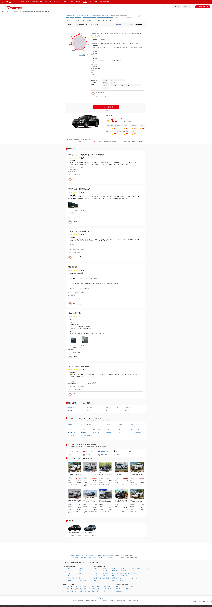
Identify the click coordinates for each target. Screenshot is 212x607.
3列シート (121, 429)
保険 (96, 1)
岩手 (64, 590)
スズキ (64, 573)
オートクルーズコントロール (86, 436)
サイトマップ (123, 600)
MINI (69, 575)
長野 (81, 591)
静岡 (85, 588)
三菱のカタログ (78, 17)
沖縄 (109, 590)
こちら (111, 110)
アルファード (97, 572)
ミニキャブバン (129, 407)
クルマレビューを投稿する (106, 107)
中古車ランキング (120, 590)
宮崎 (109, 586)
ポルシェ (81, 573)
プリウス (96, 568)
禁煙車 (107, 429)
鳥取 (93, 590)
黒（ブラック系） (120, 451)
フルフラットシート (85, 429)
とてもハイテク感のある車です (78, 231)
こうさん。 (75, 356)
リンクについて (106, 600)
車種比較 (118, 588)
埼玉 (72, 590)
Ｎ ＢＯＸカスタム (136, 572)
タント (113, 575)
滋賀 (89, 586)
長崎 (105, 588)
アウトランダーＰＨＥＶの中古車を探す (107, 141)
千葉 (72, 591)
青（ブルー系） (104, 451)
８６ (95, 580)
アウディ (81, 572)
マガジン (128, 588)
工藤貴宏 (75, 221)
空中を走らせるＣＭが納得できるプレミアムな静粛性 (86, 155)
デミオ (113, 568)
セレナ (95, 577)
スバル (64, 577)
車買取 (46, 1)
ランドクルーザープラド (137, 568)
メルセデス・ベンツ (72, 577)
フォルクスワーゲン (72, 578)
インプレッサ (115, 573)
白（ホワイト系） (74, 451)
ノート (121, 578)
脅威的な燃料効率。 (75, 313)
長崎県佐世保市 (76, 180)
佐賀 (105, 586)
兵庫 (89, 591)
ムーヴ (121, 580)
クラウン (105, 570)
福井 (81, 588)
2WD (120, 432)
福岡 (102, 591)
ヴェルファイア (97, 575)
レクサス (70, 570)
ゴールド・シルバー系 (75, 454)
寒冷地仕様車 (96, 429)
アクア (104, 568)
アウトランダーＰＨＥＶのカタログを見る (133, 141)
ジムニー (96, 573)
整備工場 (59, 1)
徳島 (98, 591)
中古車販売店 (35, 1)
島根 (93, 591)
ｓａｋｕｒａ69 (77, 257)
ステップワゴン (106, 578)
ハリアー (96, 570)
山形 (68, 588)
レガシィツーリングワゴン (138, 577)
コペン (104, 580)
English (162, 6)
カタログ (85, 1)
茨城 (68, 591)
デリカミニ (108, 410)
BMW (69, 580)
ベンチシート (71, 429)
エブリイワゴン (123, 577)
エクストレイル (97, 578)
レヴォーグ (114, 577)
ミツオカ (70, 572)
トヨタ (64, 568)
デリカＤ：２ (71, 410)
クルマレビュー (129, 586)
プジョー (81, 578)
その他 (117, 454)
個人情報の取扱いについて (96, 600)
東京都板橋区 (76, 358)
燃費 (117, 586)
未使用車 (70, 424)
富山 (76, 591)
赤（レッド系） (89, 451)
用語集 (127, 590)
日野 (69, 573)
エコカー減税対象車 (136, 432)
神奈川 (76, 588)
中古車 (67, 15)
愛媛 (102, 588)
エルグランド (106, 577)
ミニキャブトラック (92, 410)
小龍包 (74, 393)
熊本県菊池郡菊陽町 (77, 304)
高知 (102, 590)
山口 (98, 590)
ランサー (147, 568)
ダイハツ (64, 575)
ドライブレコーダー (73, 435)
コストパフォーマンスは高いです (79, 366)
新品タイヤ (78, 1)
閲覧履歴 (186, 6)
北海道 (64, 586)
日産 (64, 570)
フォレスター (115, 570)
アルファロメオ (82, 580)
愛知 (85, 590)
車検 (65, 1)
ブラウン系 (134, 451)
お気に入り (176, 6)
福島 (68, 590)
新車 (41, 1)
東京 (76, 586)
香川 (102, 586)
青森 (64, 588)
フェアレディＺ (123, 572)
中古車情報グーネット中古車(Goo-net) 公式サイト (202, 601)
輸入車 (27, 1)
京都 (89, 588)
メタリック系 (104, 454)
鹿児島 (109, 588)
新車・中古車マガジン (105, 1)
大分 (105, 591)
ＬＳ (133, 575)
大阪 (89, 590)
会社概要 (74, 600)
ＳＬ (133, 580)
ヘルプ (168, 6)
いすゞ (69, 568)
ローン (91, 1)
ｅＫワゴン (89, 407)
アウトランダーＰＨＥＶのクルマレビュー (105, 17)
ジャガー (81, 577)
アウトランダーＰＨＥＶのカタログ (89, 17)
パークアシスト (135, 429)
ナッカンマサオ (100, 92)
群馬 (72, 588)
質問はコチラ (112, 600)
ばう (74, 178)
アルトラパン (135, 578)
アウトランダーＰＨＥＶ (112, 407)
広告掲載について (136, 600)
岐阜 (85, 586)
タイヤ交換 (70, 1)
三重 (85, 591)
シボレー (81, 568)
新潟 (76, 590)
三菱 (64, 578)
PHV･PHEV (83, 432)
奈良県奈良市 (99, 94)
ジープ (80, 575)
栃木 (72, 586)
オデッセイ (105, 573)
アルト (133, 570)
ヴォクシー (105, 572)
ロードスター (115, 572)
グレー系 (87, 454)
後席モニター (134, 424)
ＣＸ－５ (105, 575)
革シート (95, 424)
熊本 (105, 590)
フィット (114, 580)
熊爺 (74, 303)
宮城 (64, 591)
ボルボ (80, 570)
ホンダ (64, 572)
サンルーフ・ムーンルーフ (86, 425)
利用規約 (88, 600)
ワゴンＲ (122, 568)
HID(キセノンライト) (73, 432)
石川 (81, 586)
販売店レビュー (119, 591)
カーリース (52, 1)
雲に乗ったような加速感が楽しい (79, 189)
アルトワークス (123, 575)
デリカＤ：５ (128, 410)
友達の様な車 (72, 267)
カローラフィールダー (125, 573)
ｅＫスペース (71, 407)
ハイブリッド (109, 424)
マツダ (64, 580)
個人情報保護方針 (81, 600)
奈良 (93, 586)
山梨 (81, 590)
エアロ (120, 424)
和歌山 (93, 588)
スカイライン (115, 578)
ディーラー (96, 432)
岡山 (98, 586)
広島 (98, 588)
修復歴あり (108, 432)
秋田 (68, 586)
